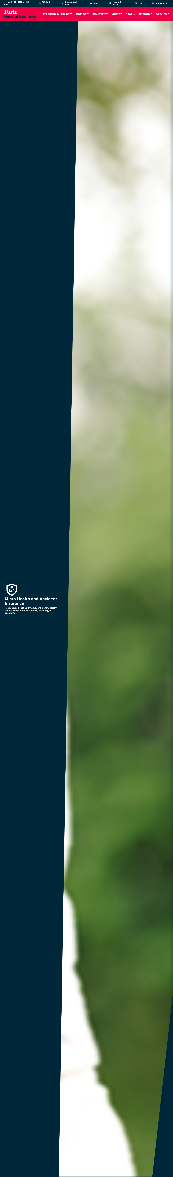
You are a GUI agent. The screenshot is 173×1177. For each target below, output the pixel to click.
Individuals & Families (56, 13)
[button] (57, 14)
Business (81, 13)
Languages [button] (160, 3)
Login (140, 3)
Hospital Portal (117, 3)
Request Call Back (70, 3)
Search (96, 3)
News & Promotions (138, 13)
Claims (115, 13)
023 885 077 (46, 3)
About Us (161, 13)
